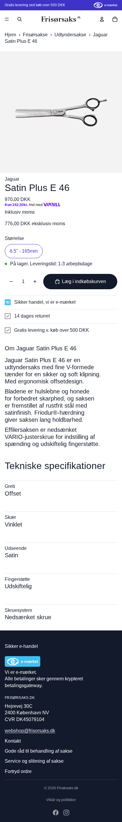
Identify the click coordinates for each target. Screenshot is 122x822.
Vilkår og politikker (61, 800)
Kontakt (13, 740)
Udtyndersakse (70, 34)
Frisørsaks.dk (67, 788)
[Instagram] (66, 812)
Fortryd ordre (18, 771)
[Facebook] (55, 812)
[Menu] (7, 19)
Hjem (10, 34)
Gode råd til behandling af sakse (39, 751)
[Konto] (101, 19)
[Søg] (19, 19)
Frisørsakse (36, 34)
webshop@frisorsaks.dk (30, 730)
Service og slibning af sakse (34, 761)
